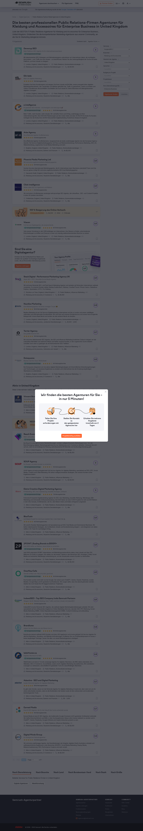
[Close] (105, 391)
